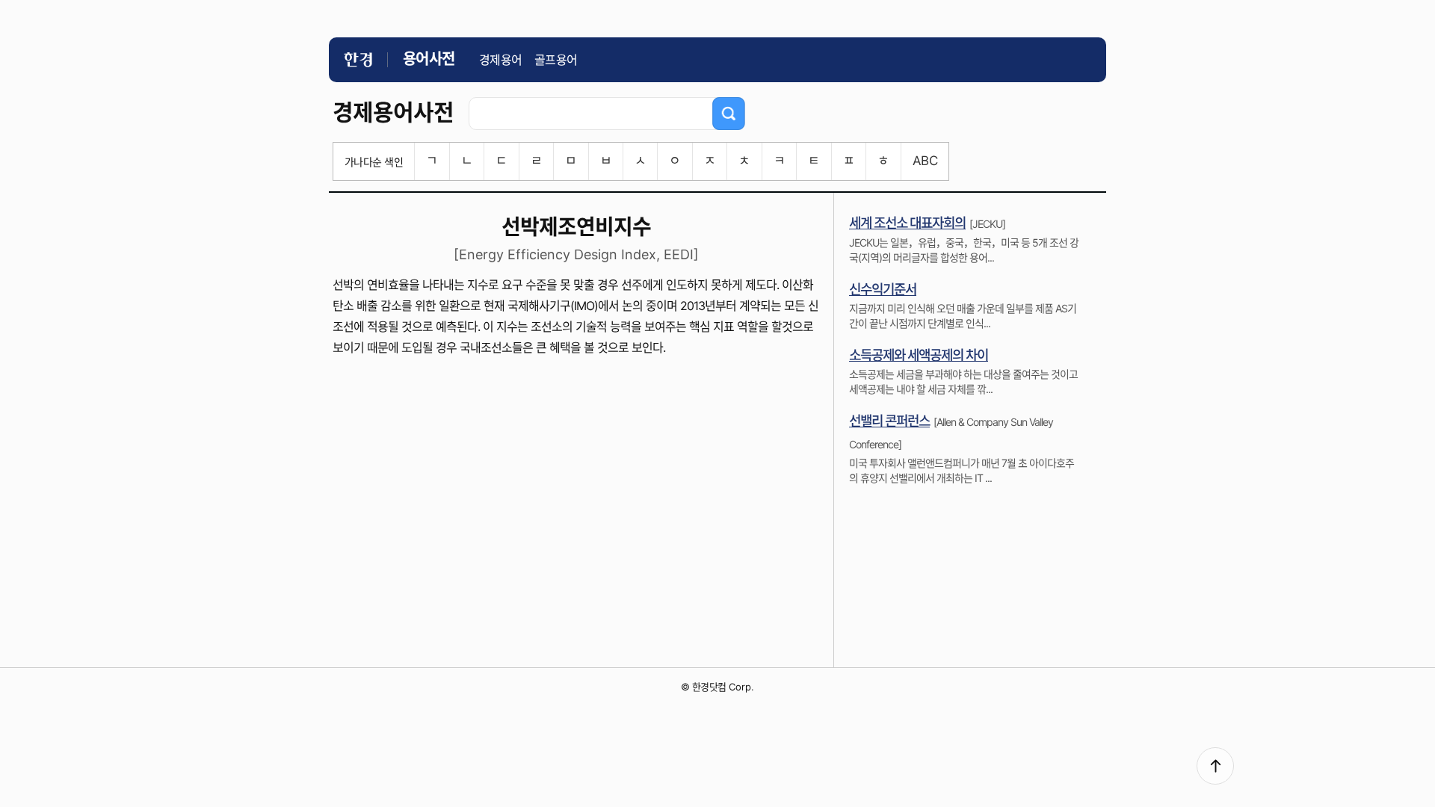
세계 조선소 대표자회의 (907, 223)
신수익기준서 (882, 289)
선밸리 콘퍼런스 (889, 421)
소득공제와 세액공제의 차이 (918, 355)
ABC (925, 160)
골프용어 (556, 59)
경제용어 (500, 59)
